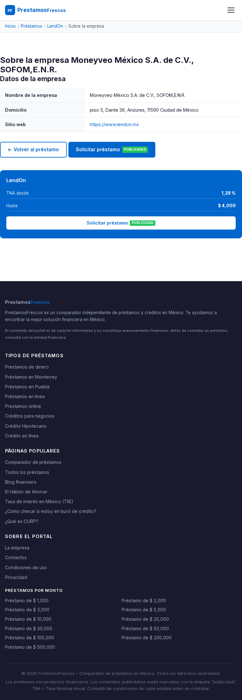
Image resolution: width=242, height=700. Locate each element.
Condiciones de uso (26, 567)
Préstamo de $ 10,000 (28, 619)
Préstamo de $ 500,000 (30, 647)
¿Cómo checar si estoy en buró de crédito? (50, 511)
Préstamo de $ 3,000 (27, 609)
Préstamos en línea (25, 396)
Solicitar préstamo (111, 150)
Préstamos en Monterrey (31, 377)
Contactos (16, 557)
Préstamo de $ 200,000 (147, 637)
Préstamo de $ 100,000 (29, 637)
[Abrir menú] (231, 10)
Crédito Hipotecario (26, 426)
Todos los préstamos (27, 472)
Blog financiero (21, 482)
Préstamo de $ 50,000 (145, 628)
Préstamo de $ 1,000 (27, 600)
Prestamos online (23, 406)
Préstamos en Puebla (27, 386)
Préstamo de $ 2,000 (144, 600)
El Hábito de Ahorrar (26, 491)
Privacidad (16, 577)
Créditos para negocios (30, 416)
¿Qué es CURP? (21, 521)
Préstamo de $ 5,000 (144, 609)
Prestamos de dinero (27, 366)
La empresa (17, 547)
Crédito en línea (21, 435)
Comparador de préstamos (33, 462)
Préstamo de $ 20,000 (145, 619)
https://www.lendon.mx (114, 124)
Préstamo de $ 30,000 (28, 628)
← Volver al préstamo (33, 150)
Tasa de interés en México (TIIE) (39, 501)
